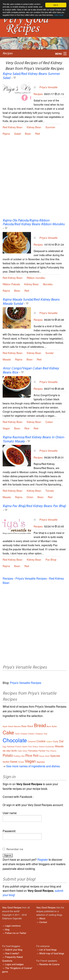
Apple (5, 726)
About (42, 918)
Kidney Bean (34, 127)
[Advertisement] (34, 180)
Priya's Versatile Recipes (31, 578)
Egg (4, 746)
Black (30, 726)
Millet (8, 750)
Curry (55, 741)
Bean (28, 133)
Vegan (6, 428)
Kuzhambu (49, 746)
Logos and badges (14, 964)
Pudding (17, 756)
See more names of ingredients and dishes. (33, 766)
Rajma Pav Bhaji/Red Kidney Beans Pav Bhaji (34, 506)
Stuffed (6, 761)
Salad (17, 133)
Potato (8, 755)
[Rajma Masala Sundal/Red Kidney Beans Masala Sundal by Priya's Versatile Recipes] (17, 317)
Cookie (40, 741)
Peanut (53, 751)
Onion (30, 497)
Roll (35, 755)
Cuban (49, 422)
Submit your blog (13, 949)
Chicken (31, 733)
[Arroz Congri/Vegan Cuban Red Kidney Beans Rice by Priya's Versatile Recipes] (17, 386)
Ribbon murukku (36, 278)
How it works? (12, 953)
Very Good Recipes (11, 907)
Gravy (35, 746)
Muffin (14, 750)
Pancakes (33, 750)
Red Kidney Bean (12, 127)
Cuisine (49, 741)
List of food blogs (48, 949)
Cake (8, 732)
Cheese (24, 733)
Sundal (49, 353)
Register (42, 859)
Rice (26, 428)
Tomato (49, 490)
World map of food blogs (51, 953)
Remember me (14, 849)
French (18, 746)
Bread (40, 725)
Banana (17, 726)
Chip (45, 733)
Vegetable (40, 761)
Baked (10, 726)
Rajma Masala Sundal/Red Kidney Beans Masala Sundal (31, 301)
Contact (43, 922)
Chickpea (39, 733)
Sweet (13, 761)
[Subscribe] (35, 87)
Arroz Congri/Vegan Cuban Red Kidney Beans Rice (31, 370)
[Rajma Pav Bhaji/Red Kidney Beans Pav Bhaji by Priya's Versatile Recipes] (17, 524)
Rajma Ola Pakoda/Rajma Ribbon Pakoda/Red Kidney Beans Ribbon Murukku (34, 222)
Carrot (17, 733)
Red (37, 133)
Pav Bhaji (50, 559)
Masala (7, 359)
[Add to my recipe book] (14, 78)
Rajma (6, 133)
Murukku (48, 284)
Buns (49, 726)
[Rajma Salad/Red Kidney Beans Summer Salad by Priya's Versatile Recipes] (17, 92)
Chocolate (15, 740)
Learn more (58, 15)
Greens (42, 746)
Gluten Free (27, 746)
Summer (50, 127)
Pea (48, 751)
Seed (47, 756)
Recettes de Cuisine (49, 964)
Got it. (55, 5)
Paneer (41, 750)
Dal (61, 741)
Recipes (8, 53)
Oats (20, 751)
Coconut (32, 741)
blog (7, 929)
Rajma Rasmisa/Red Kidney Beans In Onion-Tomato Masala (34, 439)
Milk (4, 751)
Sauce (41, 756)
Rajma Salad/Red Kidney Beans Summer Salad (31, 76)
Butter (54, 726)
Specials (55, 755)
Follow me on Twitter (15, 933)
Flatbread (11, 746)
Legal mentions (13, 925)
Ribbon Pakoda (11, 284)
